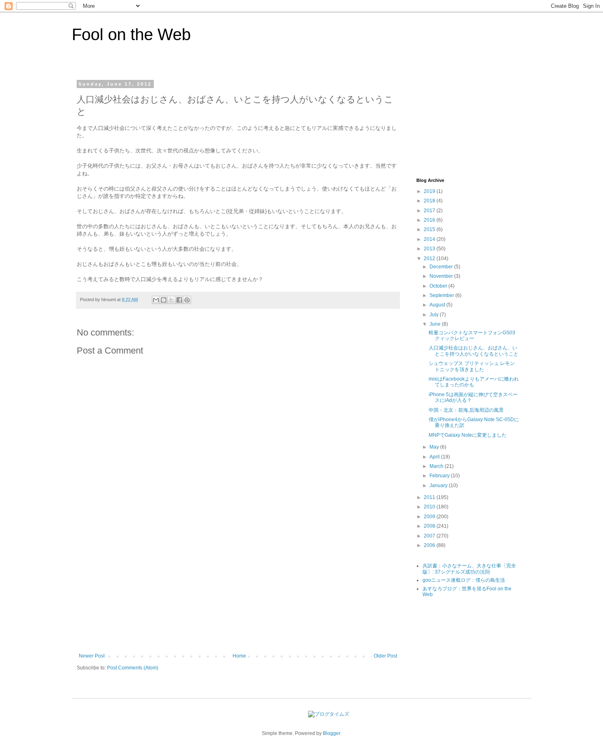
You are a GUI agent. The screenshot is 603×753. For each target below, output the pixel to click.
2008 (430, 526)
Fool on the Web (131, 34)
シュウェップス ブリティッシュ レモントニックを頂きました (472, 366)
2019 (430, 191)
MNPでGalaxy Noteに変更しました (468, 435)
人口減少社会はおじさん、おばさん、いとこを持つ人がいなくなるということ (473, 350)
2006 (430, 545)
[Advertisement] (237, 591)
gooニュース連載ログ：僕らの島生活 (464, 580)
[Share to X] (171, 300)
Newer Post (92, 656)
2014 (430, 239)
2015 (430, 229)
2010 (430, 507)
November (441, 276)
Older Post (385, 656)
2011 (430, 497)
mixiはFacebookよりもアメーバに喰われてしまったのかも (474, 382)
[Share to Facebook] (179, 300)
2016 (430, 220)
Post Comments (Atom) (132, 668)
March (437, 466)
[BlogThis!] (164, 300)
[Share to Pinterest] (187, 300)
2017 (430, 210)
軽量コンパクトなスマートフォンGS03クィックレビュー (472, 335)
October (438, 286)
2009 (430, 516)
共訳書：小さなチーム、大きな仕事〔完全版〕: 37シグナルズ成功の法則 (469, 568)
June (435, 324)
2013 (430, 249)
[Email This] (156, 300)
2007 (430, 536)
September (442, 295)
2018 (430, 201)
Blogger (331, 733)
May (434, 447)
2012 (430, 258)
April (435, 457)
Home (239, 656)
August (437, 305)
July (434, 315)
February (440, 476)
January (439, 485)
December (441, 267)
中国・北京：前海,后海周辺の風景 (466, 410)
